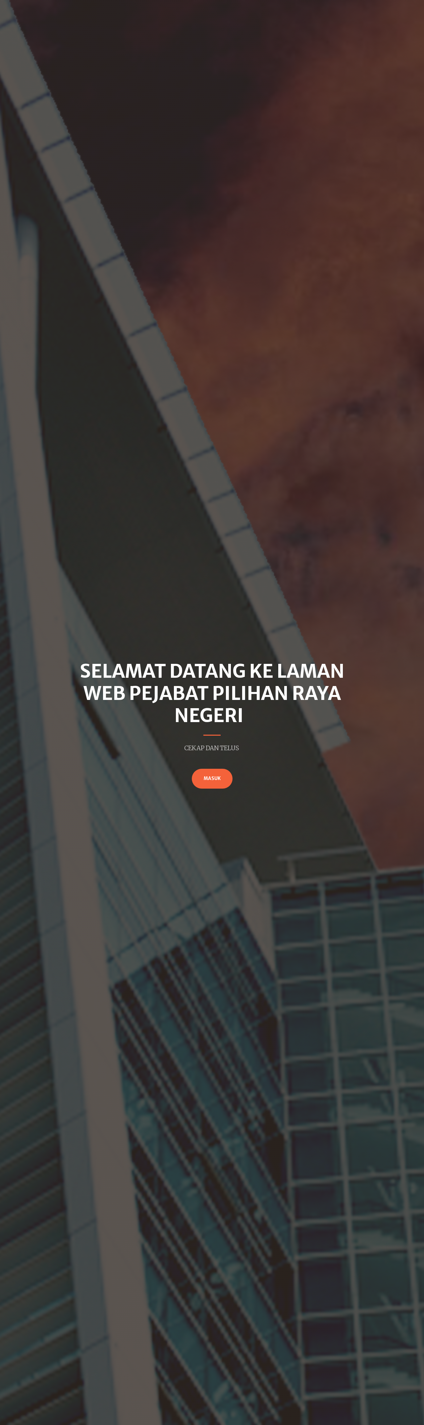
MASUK (212, 778)
